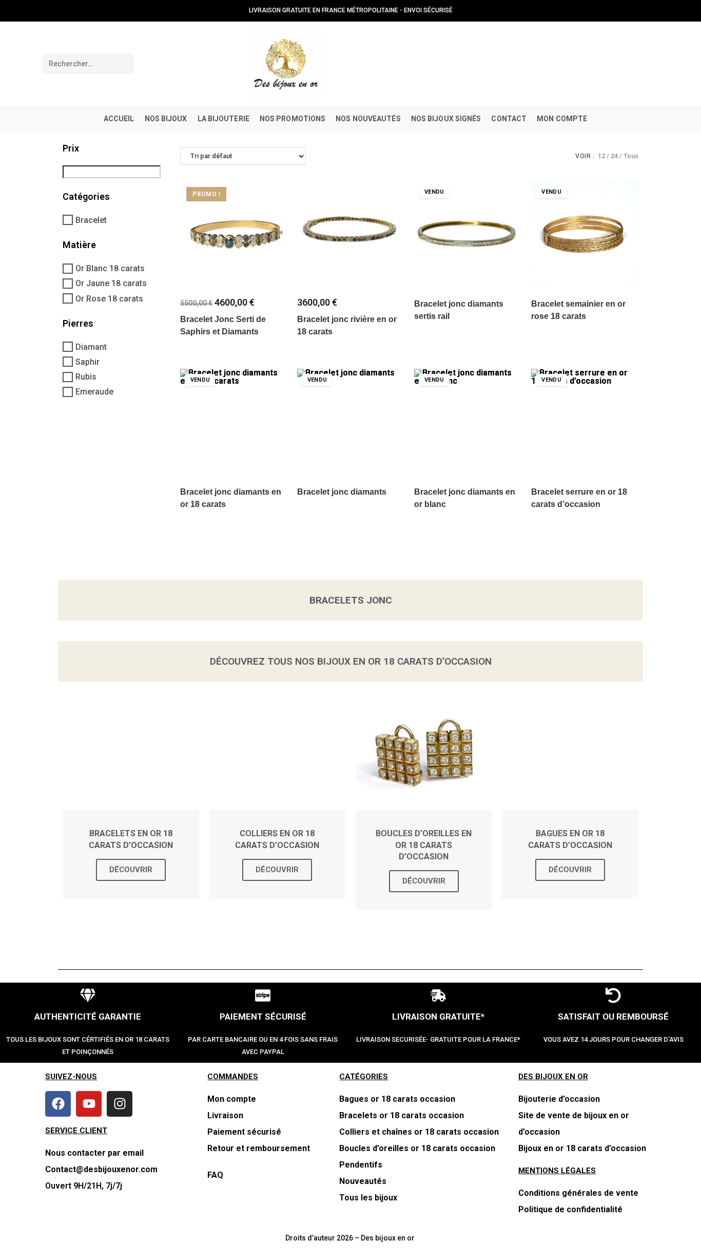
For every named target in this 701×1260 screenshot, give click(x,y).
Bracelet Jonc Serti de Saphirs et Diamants (223, 325)
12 (601, 156)
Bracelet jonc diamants (341, 491)
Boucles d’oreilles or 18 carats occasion (417, 1148)
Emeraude (94, 392)
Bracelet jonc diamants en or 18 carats (230, 498)
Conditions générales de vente (578, 1193)
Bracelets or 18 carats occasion (401, 1115)
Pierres (78, 323)
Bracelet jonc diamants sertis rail (458, 310)
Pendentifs (360, 1165)
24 (614, 156)
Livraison (225, 1115)
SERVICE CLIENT (76, 1130)
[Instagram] (119, 1104)
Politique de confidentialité (570, 1209)
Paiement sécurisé (244, 1132)
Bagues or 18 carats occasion (397, 1099)
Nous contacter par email (94, 1153)
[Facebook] (58, 1104)
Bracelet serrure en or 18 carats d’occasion (579, 498)
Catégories (86, 196)
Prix (71, 148)
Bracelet (91, 220)
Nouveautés (362, 1181)
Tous (631, 156)
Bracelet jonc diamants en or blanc (464, 498)
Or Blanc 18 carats (110, 269)
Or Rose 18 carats (109, 299)
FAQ (215, 1175)
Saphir (87, 362)
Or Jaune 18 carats (111, 284)
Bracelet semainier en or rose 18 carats (578, 310)
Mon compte (231, 1099)
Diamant (91, 347)
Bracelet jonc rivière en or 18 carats (347, 325)
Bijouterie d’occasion (559, 1099)
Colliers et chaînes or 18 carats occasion (419, 1132)
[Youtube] (89, 1104)
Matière (79, 244)
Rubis (85, 377)
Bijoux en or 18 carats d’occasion (582, 1148)
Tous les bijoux (368, 1197)
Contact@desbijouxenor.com (101, 1169)
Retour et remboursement (259, 1148)
